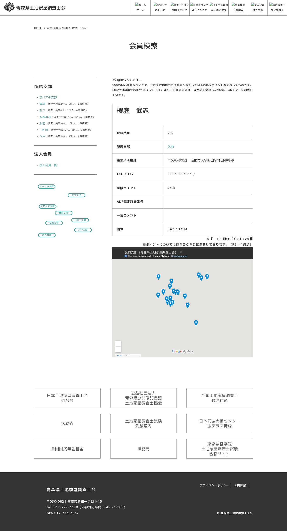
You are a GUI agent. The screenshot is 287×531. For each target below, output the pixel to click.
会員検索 (238, 10)
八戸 (42, 136)
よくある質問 (218, 10)
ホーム (140, 10)
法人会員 (258, 10)
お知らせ (160, 10)
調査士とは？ (179, 10)
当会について (199, 10)
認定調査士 (277, 10)
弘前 (42, 123)
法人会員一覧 (48, 165)
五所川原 (45, 117)
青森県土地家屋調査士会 (237, 513)
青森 (42, 104)
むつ (42, 110)
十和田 (43, 130)
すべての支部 (48, 97)
